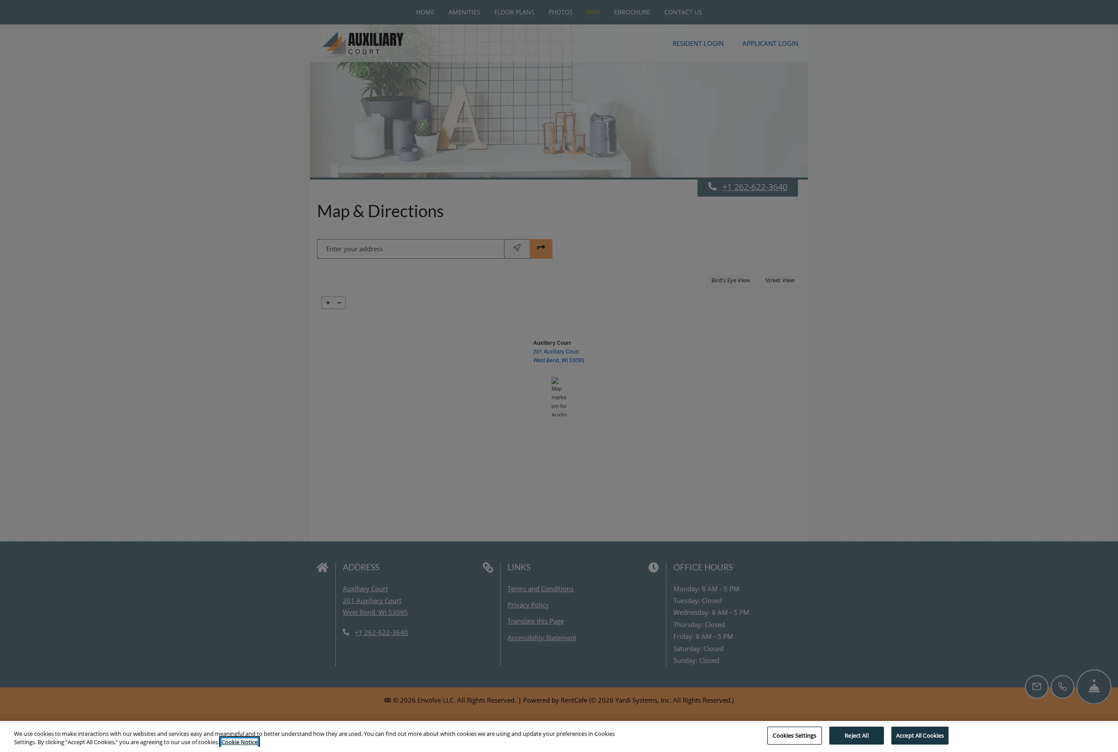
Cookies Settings (794, 735)
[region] (559, 736)
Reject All (856, 735)
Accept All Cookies (920, 735)
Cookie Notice (239, 742)
